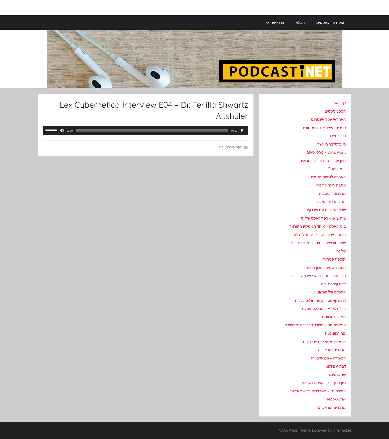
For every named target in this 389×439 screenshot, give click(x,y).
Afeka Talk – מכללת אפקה (324, 308)
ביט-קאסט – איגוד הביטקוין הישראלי (317, 226)
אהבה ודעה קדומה (331, 185)
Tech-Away (336, 399)
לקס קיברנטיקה (230, 147)
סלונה (341, 251)
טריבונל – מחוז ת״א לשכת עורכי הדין (316, 275)
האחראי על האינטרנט (328, 119)
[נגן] (242, 130)
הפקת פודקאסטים (331, 22)
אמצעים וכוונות (334, 317)
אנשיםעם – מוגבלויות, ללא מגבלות (318, 391)
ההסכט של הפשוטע (330, 292)
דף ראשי (339, 103)
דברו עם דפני (336, 366)
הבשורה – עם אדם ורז (328, 358)
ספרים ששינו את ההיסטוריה (324, 127)
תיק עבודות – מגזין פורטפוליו (323, 160)
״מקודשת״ (337, 168)
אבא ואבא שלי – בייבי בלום (324, 341)
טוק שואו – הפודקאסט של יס (323, 218)
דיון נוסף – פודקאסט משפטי (324, 382)
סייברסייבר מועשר (331, 144)
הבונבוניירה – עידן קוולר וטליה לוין (319, 234)
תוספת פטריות (334, 259)
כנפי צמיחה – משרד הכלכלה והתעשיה (315, 325)
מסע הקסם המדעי (331, 202)
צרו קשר (277, 22)
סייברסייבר (337, 136)
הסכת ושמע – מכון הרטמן (325, 267)
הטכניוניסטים (335, 111)
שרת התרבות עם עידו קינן (325, 210)
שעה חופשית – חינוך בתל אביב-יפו (318, 243)
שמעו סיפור (337, 374)
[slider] (51, 130)
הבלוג (300, 22)
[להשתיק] (61, 130)
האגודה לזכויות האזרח (328, 177)
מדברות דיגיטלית (332, 193)
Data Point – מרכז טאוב (326, 152)
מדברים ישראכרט (332, 350)
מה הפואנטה (335, 333)
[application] (145, 130)
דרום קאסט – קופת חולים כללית (320, 300)
